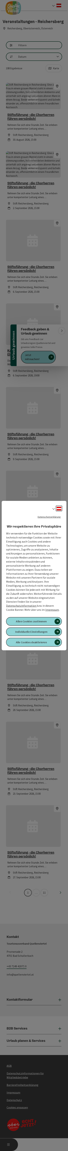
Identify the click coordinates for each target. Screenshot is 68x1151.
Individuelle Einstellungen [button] (31, 631)
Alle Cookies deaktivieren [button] (31, 642)
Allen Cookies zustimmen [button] (31, 621)
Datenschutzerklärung (49, 516)
